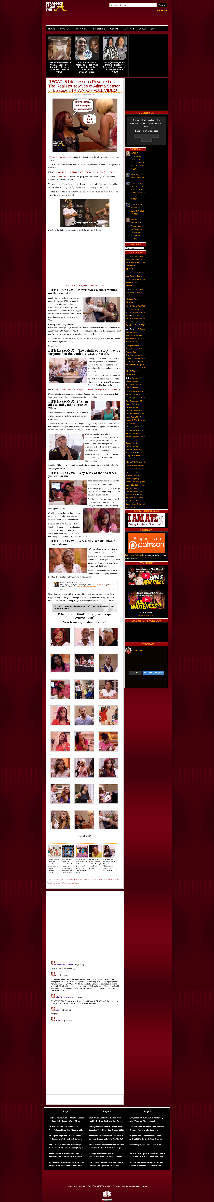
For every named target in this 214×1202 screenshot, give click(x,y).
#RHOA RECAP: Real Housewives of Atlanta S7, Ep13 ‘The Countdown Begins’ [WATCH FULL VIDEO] (109, 864)
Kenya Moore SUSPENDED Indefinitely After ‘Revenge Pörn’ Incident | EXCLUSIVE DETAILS (135, 419)
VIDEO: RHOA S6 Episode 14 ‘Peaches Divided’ (85, 285)
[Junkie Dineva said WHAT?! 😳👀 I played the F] (141, 665)
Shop (154, 28)
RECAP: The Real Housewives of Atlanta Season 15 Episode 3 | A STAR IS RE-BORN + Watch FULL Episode (146, 1165)
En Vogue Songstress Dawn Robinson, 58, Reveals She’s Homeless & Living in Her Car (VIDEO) (114, 67)
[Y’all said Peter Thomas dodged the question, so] (152, 659)
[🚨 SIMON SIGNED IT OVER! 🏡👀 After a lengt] (162, 665)
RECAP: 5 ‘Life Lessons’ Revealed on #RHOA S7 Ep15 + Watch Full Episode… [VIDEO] (95, 863)
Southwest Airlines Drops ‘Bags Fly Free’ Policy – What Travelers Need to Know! (66, 1164)
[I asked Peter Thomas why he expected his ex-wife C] (162, 659)
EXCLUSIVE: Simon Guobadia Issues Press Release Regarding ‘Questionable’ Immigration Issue (87, 67)
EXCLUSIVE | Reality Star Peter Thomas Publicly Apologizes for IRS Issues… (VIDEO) (106, 1165)
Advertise (98, 28)
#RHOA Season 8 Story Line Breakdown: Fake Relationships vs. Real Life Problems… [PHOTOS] (53, 866)
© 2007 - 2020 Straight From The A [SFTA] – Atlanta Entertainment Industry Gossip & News (107, 1186)
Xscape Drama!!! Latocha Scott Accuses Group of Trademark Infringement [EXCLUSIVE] (146, 1129)
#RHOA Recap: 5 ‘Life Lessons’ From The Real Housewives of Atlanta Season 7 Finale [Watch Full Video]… (82, 866)
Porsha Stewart (55, 883)
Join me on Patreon (133, 555)
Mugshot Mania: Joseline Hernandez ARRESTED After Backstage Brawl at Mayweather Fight (145, 1138)
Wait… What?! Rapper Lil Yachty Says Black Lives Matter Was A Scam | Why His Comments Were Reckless (66, 1147)
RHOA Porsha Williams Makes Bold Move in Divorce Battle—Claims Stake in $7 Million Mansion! (135, 500)
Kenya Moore (94, 880)
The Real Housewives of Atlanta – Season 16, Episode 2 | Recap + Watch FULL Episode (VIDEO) (59, 67)
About (114, 28)
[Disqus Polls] (85, 924)
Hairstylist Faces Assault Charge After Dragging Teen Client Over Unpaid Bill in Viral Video (106, 1129)
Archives (81, 28)
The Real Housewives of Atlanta (61, 157)
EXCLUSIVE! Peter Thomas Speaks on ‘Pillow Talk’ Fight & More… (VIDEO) (87, 389)
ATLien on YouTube (146, 615)
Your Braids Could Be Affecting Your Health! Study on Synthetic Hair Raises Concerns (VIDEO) (105, 1120)
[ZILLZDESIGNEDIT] (107, 1196)
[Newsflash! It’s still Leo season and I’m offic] (130, 659)
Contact (128, 28)
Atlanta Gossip (53, 880)
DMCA (142, 28)
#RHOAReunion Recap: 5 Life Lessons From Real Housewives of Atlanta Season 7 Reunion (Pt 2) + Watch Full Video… (68, 866)
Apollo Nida (69, 880)
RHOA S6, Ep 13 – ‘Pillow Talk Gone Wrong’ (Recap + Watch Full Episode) (85, 172)
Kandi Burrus (86, 880)
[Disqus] (85, 991)
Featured (60, 880)
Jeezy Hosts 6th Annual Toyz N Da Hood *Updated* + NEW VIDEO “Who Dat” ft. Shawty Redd (135, 367)
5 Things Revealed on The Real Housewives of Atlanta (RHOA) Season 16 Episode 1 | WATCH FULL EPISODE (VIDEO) (107, 1158)
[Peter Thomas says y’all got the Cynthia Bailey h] (130, 665)
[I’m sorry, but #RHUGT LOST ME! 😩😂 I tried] (141, 659)
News (64, 880)
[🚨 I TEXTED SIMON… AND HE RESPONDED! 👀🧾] (152, 665)
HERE (112, 559)
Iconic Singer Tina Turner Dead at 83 (145, 1144)
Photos (65, 28)
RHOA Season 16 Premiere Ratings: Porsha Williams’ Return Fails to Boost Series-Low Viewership (65, 1156)
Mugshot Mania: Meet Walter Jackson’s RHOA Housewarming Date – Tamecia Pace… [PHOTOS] (135, 262)
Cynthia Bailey (78, 880)
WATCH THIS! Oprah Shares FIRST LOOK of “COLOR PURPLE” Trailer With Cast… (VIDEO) (147, 1156)
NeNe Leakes (62, 176)
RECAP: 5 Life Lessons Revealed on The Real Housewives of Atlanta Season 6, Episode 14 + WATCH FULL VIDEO (84, 86)
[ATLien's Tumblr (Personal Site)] (146, 525)
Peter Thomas (112, 880)
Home (51, 28)
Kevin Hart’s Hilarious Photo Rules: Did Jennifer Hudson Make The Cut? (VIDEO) (106, 1137)
